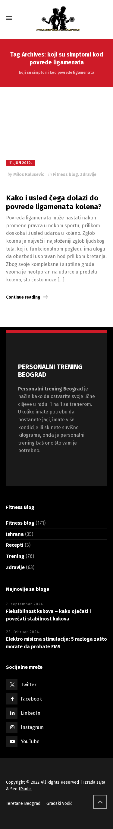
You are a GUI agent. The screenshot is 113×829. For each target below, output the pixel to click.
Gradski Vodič (59, 803)
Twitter (28, 685)
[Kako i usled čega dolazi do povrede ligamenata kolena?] (56, 123)
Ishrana (15, 534)
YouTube (30, 741)
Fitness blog (65, 174)
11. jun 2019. (20, 163)
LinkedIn (30, 713)
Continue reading (23, 297)
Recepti (15, 545)
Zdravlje (88, 174)
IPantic (25, 789)
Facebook (31, 699)
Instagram (32, 727)
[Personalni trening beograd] (56, 18)
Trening (15, 556)
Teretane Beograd (23, 803)
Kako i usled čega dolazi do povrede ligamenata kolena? (54, 202)
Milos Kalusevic (28, 174)
